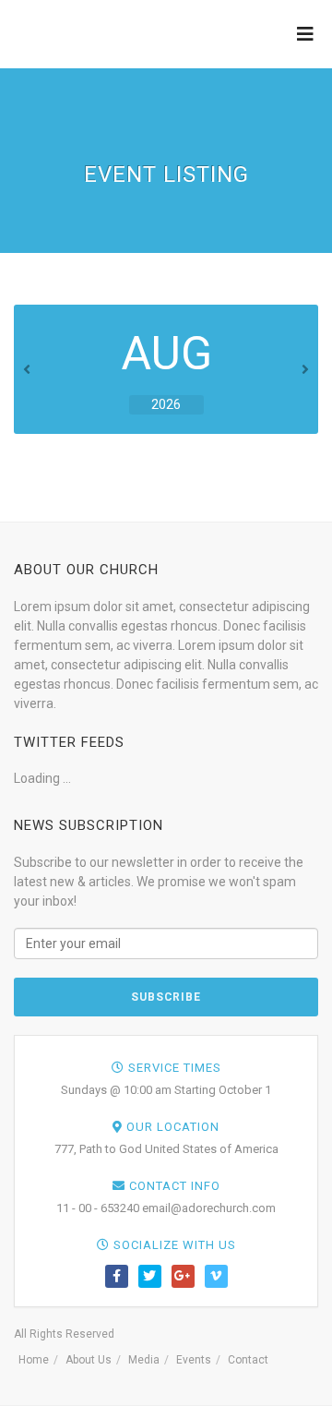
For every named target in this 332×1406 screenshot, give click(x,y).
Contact (248, 1359)
